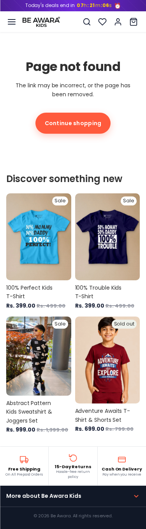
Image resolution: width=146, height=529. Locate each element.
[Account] (118, 22)
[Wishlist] (102, 22)
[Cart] (133, 22)
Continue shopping (73, 123)
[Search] (87, 22)
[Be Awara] (41, 22)
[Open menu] (12, 22)
